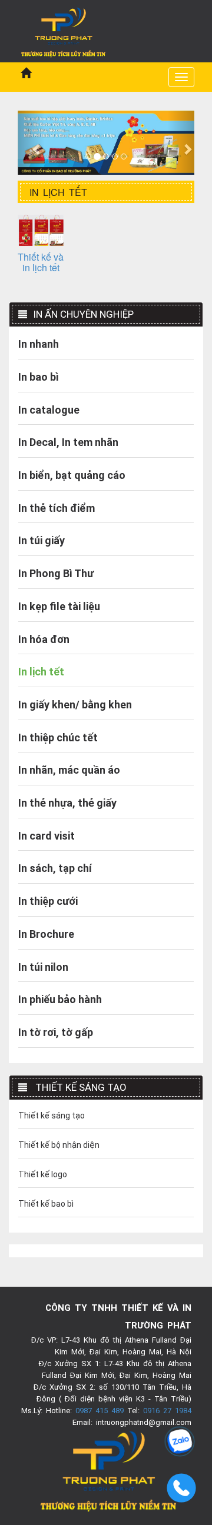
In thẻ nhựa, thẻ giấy (67, 803)
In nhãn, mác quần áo (69, 770)
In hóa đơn (43, 639)
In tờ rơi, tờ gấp (55, 1032)
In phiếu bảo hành (60, 999)
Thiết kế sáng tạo (51, 1115)
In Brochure (46, 934)
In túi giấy (41, 540)
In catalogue (49, 410)
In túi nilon (43, 967)
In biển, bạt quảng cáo (71, 475)
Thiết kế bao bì (46, 1203)
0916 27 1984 (167, 1410)
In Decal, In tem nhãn (68, 442)
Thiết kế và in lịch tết (41, 262)
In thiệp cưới (48, 901)
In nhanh (38, 344)
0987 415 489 (99, 1410)
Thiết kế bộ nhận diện (59, 1145)
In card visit (46, 836)
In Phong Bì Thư (56, 573)
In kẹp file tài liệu (59, 606)
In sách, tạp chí (55, 868)
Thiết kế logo (42, 1174)
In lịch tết (41, 671)
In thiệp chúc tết (58, 737)
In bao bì (38, 377)
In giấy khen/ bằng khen (75, 704)
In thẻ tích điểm (56, 508)
